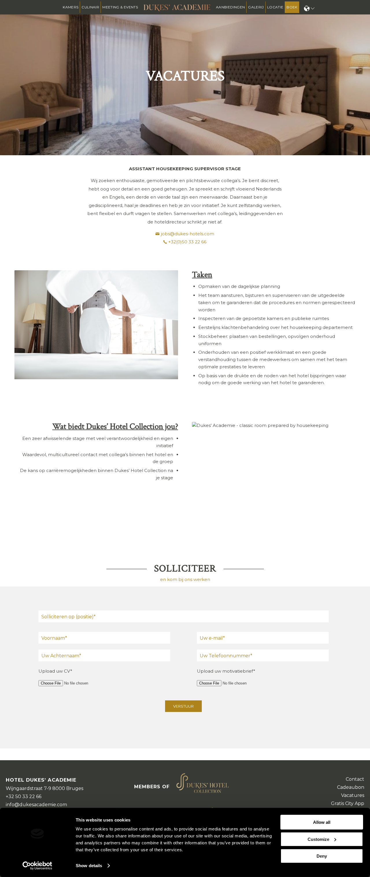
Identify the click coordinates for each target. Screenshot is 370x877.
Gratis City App (347, 803)
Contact (355, 779)
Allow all (321, 822)
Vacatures (352, 795)
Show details (89, 865)
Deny (322, 856)
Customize (318, 839)
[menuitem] (70, 7)
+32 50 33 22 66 (23, 796)
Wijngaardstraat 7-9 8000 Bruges (44, 788)
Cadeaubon (350, 787)
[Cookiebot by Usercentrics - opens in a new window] (37, 865)
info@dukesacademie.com (36, 804)
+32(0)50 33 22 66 (187, 242)
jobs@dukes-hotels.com (187, 233)
